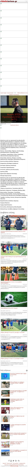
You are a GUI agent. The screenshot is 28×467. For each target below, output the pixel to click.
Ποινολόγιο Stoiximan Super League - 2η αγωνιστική (18, 374)
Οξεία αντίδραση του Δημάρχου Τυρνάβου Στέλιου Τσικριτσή (17, 383)
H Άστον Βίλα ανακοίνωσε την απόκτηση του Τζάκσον (16, 408)
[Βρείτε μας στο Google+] (16, 461)
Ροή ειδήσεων (5, 370)
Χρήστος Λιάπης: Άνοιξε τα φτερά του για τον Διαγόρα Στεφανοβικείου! (18, 434)
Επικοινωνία (9, 463)
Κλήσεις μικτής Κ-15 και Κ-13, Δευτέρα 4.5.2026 (12, 358)
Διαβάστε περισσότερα (14, 94)
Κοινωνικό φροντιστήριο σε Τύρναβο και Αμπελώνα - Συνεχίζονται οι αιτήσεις (18, 391)
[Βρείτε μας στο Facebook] (8, 461)
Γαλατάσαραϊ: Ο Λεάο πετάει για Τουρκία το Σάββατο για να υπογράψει (17, 400)
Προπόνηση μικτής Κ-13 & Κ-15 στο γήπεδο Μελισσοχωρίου (11, 282)
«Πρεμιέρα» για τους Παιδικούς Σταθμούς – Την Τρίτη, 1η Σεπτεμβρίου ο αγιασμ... (17, 442)
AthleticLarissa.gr (14, 466)
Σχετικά (4, 463)
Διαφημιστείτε (22, 463)
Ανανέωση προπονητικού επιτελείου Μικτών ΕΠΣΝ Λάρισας (13, 232)
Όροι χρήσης (15, 463)
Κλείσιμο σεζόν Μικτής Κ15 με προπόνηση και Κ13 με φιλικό (13, 257)
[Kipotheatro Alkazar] (14, 125)
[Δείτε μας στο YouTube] (11, 461)
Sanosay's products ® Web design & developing (14, 464)
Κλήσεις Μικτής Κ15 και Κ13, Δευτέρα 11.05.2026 (12, 332)
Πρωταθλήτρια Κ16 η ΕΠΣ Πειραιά (9, 308)
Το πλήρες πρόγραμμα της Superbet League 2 (18, 425)
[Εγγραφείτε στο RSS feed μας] (19, 461)
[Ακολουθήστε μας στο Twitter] (13, 461)
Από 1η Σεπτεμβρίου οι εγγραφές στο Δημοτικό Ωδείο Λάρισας (18, 451)
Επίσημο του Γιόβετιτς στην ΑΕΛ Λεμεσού (17, 417)
